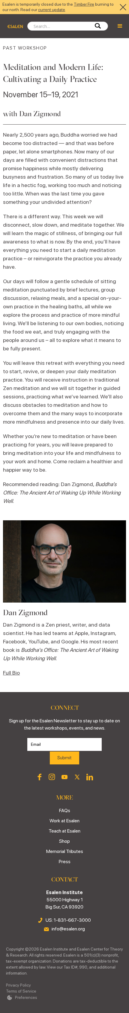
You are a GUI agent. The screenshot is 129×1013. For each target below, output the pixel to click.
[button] (120, 26)
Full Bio (11, 673)
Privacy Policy (18, 985)
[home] (13, 26)
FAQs (64, 810)
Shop (64, 841)
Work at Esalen (65, 821)
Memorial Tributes (64, 851)
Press (64, 861)
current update (51, 9)
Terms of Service (21, 991)
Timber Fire (84, 4)
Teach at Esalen (64, 831)
